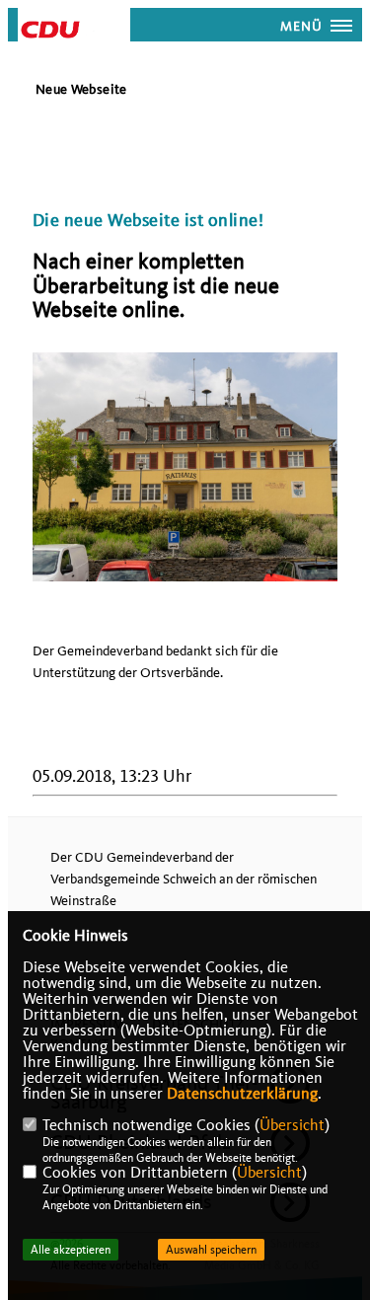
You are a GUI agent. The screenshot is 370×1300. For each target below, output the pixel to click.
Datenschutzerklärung (242, 1094)
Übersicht (292, 1125)
